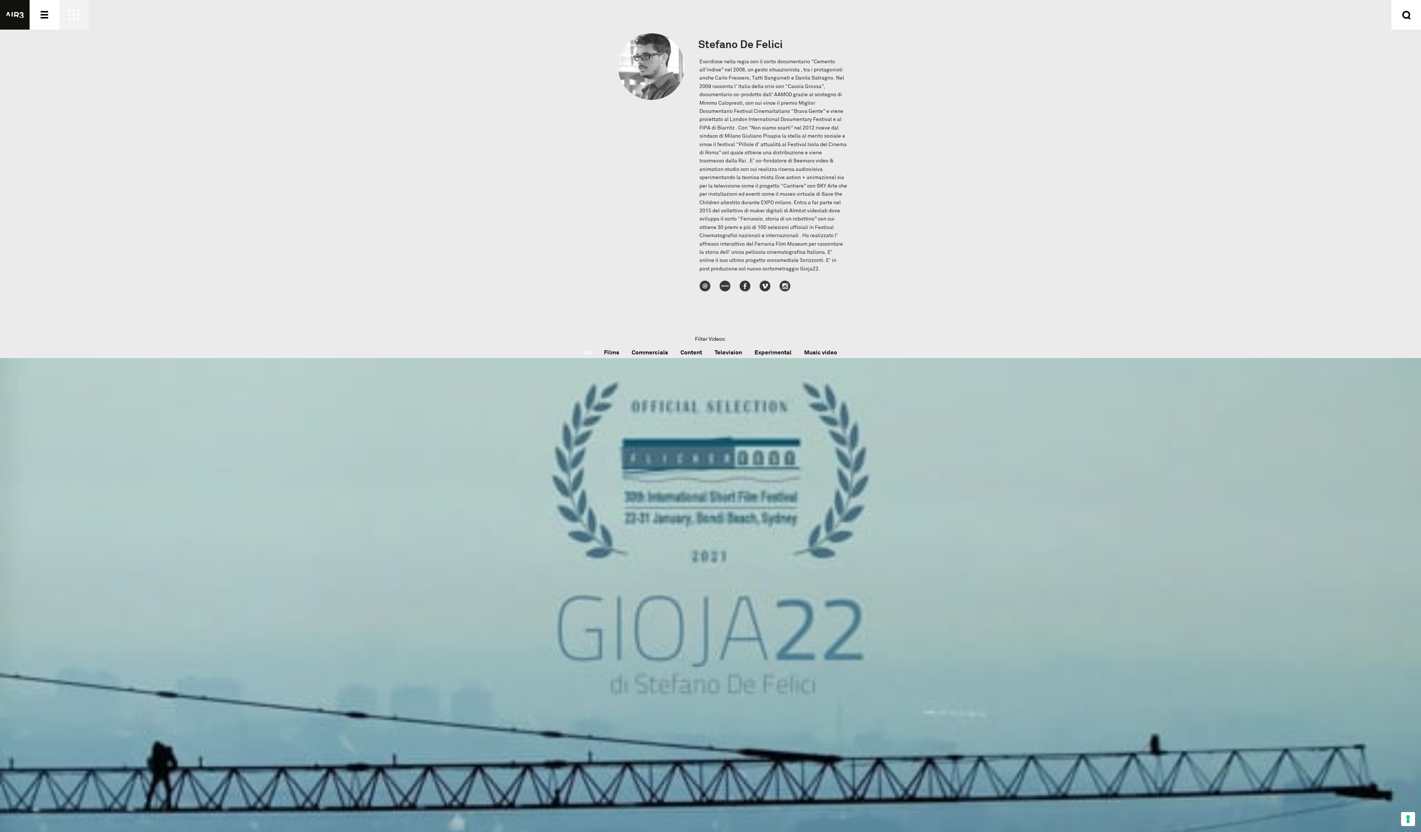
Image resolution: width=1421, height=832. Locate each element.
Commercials (650, 352)
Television (728, 352)
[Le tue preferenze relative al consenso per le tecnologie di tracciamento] (1408, 819)
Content (691, 352)
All (587, 352)
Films (611, 352)
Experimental (773, 352)
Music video (820, 352)
